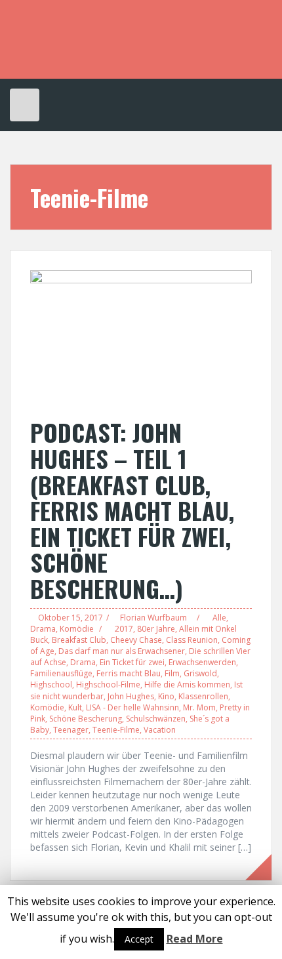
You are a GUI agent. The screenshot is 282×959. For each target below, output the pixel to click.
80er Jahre (156, 628)
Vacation (160, 729)
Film (172, 673)
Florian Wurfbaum (153, 617)
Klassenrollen (203, 696)
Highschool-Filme (108, 684)
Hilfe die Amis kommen (187, 684)
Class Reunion (192, 639)
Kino (166, 696)
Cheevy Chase (136, 639)
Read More (195, 938)
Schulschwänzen (156, 718)
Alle (219, 617)
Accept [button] (139, 939)
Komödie (77, 628)
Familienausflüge (61, 673)
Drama (43, 628)
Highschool (51, 684)
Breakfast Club (79, 639)
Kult (75, 707)
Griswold (200, 673)
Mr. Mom (199, 707)
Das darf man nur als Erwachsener (121, 651)
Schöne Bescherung (85, 718)
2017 (124, 628)
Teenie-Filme (116, 729)
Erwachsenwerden (202, 662)
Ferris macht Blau (128, 673)
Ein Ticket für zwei (132, 662)
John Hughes (131, 696)
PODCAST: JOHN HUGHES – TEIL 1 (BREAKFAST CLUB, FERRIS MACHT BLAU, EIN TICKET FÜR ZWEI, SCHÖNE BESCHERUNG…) (132, 510)
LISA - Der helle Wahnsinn (132, 707)
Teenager (71, 729)
